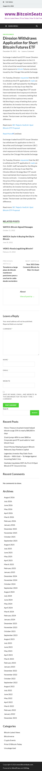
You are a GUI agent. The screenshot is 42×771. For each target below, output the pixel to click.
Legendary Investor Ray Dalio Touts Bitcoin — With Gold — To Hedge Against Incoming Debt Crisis (20, 456)
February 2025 (10, 568)
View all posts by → (27, 296)
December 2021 (10, 718)
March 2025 (9, 564)
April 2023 (8, 655)
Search (5, 409)
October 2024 (9, 584)
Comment (8, 329)
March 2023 (9, 659)
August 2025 (9, 544)
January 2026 (9, 525)
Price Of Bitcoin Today (13, 744)
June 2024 (8, 600)
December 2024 (10, 576)
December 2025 (10, 529)
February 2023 (10, 663)
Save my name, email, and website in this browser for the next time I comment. (20, 396)
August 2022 (9, 686)
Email (6, 370)
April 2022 (8, 702)
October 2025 (9, 537)
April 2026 (8, 513)
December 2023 (10, 623)
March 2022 (9, 706)
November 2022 (10, 674)
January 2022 (9, 714)
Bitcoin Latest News (12, 732)
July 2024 (8, 596)
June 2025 (8, 552)
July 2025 (8, 548)
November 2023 (10, 627)
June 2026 (8, 505)
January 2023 (9, 667)
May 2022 (8, 698)
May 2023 (8, 651)
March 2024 (9, 611)
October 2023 (9, 631)
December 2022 (10, 671)
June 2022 (8, 694)
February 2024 (10, 615)
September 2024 (10, 588)
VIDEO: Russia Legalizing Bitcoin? (18, 248)
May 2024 (8, 604)
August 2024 (9, 592)
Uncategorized (8, 34)
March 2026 (9, 517)
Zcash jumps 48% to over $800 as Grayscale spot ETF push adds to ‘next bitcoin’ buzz (19, 440)
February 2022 (10, 710)
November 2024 (10, 580)
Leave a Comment (28, 51)
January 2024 (9, 619)
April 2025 (8, 560)
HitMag (26, 768)
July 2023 (8, 643)
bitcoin (20, 69)
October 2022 (9, 678)
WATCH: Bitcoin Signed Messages (18, 227)
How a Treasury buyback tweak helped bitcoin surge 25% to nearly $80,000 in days (19, 430)
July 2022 (8, 690)
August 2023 (9, 639)
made (32, 81)
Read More (7, 134)
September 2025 (10, 541)
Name (6, 360)
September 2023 (10, 635)
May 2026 (8, 509)
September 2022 (10, 682)
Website (6, 381)
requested (24, 78)
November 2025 (10, 533)
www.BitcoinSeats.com (24, 765)
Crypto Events (10, 740)
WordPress (16, 768)
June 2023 (8, 647)
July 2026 (8, 501)
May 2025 (8, 556)
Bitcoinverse (9, 736)
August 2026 (9, 497)
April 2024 (8, 608)
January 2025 (9, 572)
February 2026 (10, 521)
